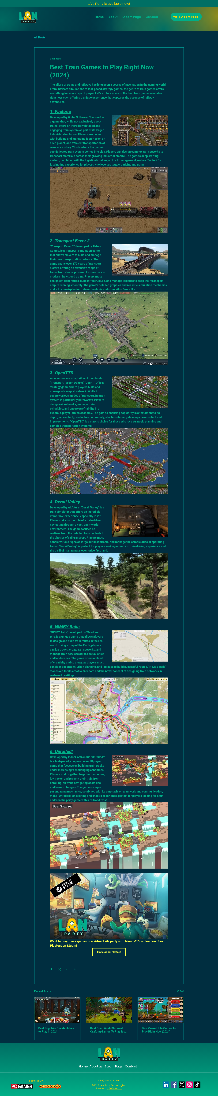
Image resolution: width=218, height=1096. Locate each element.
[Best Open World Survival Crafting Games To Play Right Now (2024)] (109, 1010)
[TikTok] (197, 1084)
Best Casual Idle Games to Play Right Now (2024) (159, 1029)
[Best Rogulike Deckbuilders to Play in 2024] (57, 1010)
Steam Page (113, 1066)
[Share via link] (74, 969)
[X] (182, 1084)
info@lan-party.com (109, 1080)
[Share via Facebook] (51, 969)
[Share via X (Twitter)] (59, 969)
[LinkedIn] (166, 1084)
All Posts (39, 37)
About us (96, 1066)
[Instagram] (189, 1084)
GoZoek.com (115, 1088)
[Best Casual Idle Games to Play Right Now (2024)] (161, 1010)
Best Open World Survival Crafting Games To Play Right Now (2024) (109, 1029)
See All (180, 990)
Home (83, 1066)
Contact (131, 1066)
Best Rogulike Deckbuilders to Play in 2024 (56, 1029)
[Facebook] (174, 1084)
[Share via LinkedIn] (67, 969)
